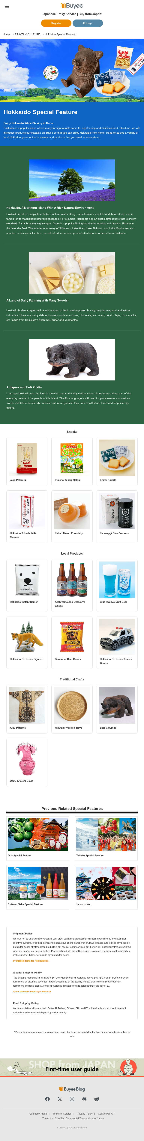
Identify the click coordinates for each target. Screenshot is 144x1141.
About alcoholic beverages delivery (32, 991)
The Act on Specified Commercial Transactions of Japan (73, 1118)
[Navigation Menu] (7, 6)
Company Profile (38, 1113)
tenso (84, 1127)
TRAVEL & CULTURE (27, 34)
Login (89, 23)
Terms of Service (62, 1113)
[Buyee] (72, 6)
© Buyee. (62, 1127)
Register (56, 23)
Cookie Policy (105, 1113)
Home (6, 34)
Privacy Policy (85, 1113)
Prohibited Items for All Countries (31, 961)
